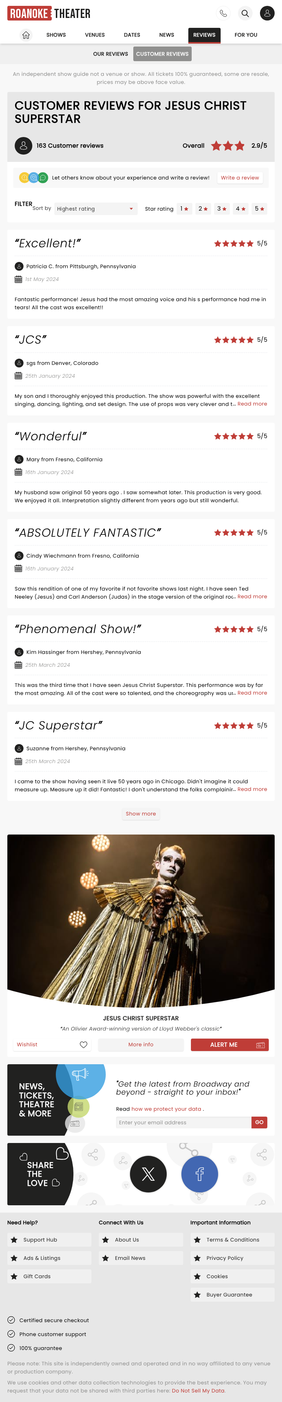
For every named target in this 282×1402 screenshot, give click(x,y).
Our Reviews (110, 54)
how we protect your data (167, 1109)
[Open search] (245, 13)
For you (246, 34)
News (166, 34)
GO (259, 1122)
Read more (252, 403)
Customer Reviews (162, 54)
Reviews (205, 34)
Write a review (240, 177)
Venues (95, 34)
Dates (132, 34)
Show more (141, 813)
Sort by (41, 208)
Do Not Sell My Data (198, 1390)
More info (141, 1044)
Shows (56, 34)
